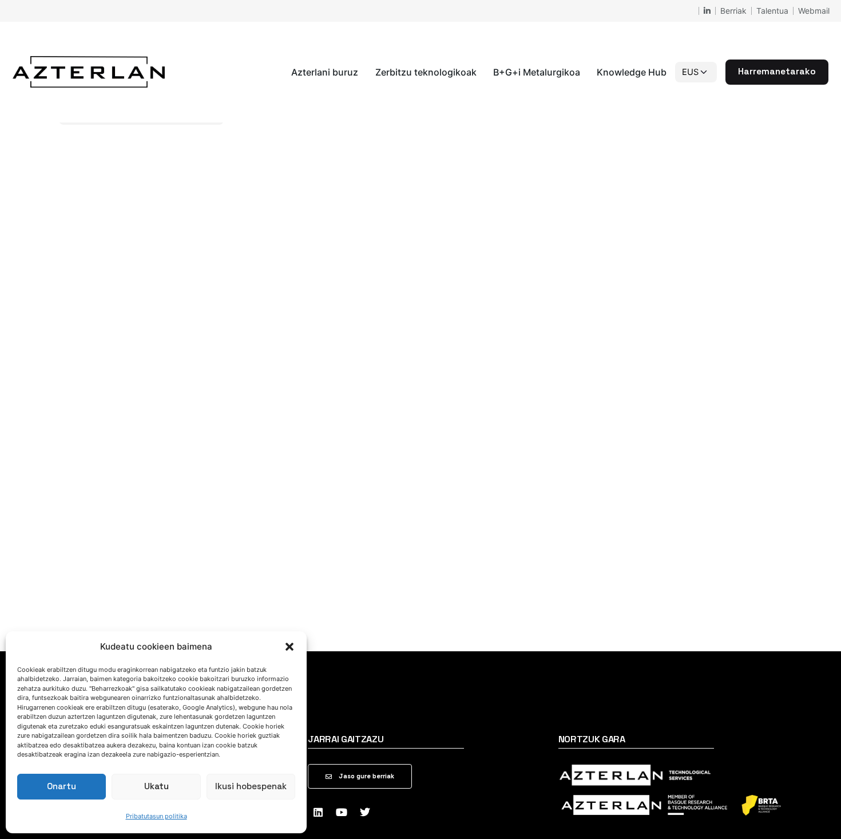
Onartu (61, 786)
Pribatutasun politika (156, 816)
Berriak (733, 10)
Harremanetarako (777, 71)
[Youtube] (341, 812)
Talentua (772, 10)
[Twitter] (365, 812)
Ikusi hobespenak (251, 786)
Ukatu (156, 786)
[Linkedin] (318, 812)
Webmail (814, 10)
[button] (289, 646)
